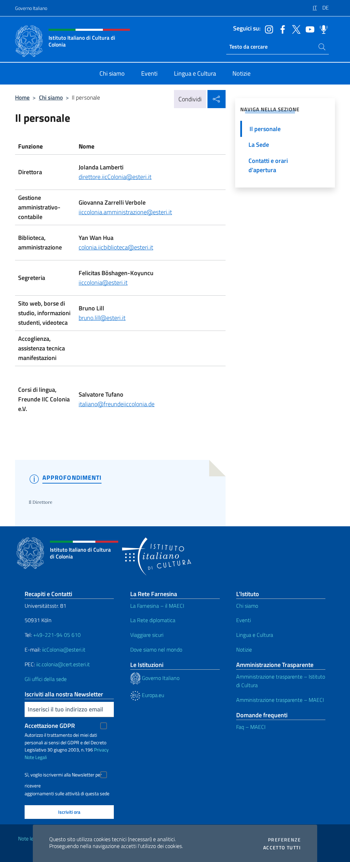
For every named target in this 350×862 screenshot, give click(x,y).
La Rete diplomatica (152, 620)
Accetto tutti (282, 847)
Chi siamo (51, 97)
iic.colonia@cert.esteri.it (63, 664)
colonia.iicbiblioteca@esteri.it (116, 247)
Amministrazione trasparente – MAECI (280, 700)
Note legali (29, 838)
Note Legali (36, 757)
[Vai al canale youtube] (308, 29)
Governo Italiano (31, 8)
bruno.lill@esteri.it (102, 317)
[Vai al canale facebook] (281, 29)
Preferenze (284, 839)
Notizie (244, 649)
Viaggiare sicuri (146, 635)
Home (22, 97)
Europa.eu (152, 695)
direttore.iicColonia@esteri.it (115, 176)
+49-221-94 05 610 (57, 635)
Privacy (101, 749)
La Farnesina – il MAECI (157, 606)
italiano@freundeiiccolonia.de (116, 404)
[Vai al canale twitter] (294, 29)
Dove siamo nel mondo (156, 649)
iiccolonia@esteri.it (103, 282)
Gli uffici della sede (46, 679)
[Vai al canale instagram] (267, 29)
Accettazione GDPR (50, 725)
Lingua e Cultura (254, 635)
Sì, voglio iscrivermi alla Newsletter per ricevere (63, 775)
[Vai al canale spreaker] (322, 29)
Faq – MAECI (251, 727)
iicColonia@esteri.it (63, 649)
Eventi (243, 620)
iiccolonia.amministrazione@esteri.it (125, 212)
